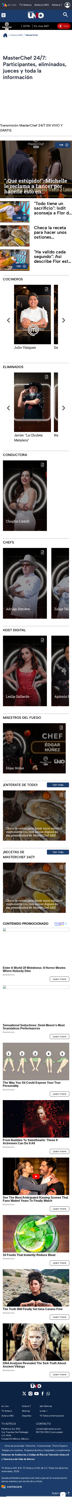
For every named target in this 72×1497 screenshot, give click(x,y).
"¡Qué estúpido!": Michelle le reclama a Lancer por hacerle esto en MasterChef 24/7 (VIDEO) (35, 186)
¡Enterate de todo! (20, 785)
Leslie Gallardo (17, 696)
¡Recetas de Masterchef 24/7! (19, 854)
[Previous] (9, 320)
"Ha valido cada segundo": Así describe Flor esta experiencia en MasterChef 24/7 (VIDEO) (52, 257)
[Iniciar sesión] (67, 5)
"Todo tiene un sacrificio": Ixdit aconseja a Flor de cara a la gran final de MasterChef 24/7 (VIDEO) (52, 208)
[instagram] (30, 1395)
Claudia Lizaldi (18, 521)
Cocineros (13, 279)
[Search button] (66, 15)
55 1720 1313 (42, 1432)
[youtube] (36, 1395)
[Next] (63, 320)
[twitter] (24, 1395)
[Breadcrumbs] (7, 35)
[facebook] (42, 1395)
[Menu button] (6, 15)
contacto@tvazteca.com (48, 1429)
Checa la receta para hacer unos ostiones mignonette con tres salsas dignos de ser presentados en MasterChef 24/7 (52, 232)
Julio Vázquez (25, 347)
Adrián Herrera (18, 609)
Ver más (58, 785)
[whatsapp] (48, 1394)
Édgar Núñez (15, 768)
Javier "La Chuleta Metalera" (28, 437)
